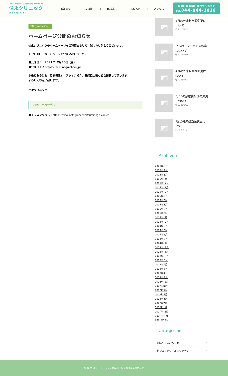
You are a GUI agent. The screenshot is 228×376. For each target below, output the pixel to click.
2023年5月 (161, 268)
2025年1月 (161, 217)
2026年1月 (161, 178)
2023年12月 (162, 247)
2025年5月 (161, 204)
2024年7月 (161, 230)
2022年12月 (162, 281)
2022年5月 (161, 290)
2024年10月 (162, 221)
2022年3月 (161, 298)
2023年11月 (162, 251)
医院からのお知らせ (168, 342)
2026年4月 (161, 170)
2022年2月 (161, 302)
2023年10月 (162, 255)
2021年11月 (161, 315)
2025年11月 (162, 187)
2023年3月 (161, 277)
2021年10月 (162, 320)
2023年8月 (161, 260)
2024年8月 (161, 225)
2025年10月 (162, 191)
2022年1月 (161, 307)
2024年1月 (161, 243)
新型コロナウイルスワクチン (173, 350)
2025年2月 (161, 213)
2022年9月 (161, 285)
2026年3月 (161, 174)
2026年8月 (161, 165)
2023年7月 (161, 264)
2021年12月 (161, 311)
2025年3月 (161, 208)
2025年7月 (161, 200)
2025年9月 (161, 195)
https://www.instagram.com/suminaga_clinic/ (81, 115)
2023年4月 (161, 273)
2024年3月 (161, 238)
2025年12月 (162, 183)
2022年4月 (161, 294)
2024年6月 (161, 234)
